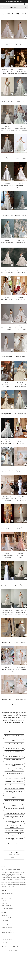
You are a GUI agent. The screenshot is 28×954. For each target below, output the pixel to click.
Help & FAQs (4, 903)
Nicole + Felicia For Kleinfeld (7, 325)
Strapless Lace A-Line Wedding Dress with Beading (21, 442)
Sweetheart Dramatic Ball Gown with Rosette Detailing (21, 271)
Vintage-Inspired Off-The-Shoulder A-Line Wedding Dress (7, 129)
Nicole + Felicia (21, 240)
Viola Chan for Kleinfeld (7, 41)
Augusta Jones (20, 154)
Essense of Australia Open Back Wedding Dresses (14, 744)
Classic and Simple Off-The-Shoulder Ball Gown (21, 157)
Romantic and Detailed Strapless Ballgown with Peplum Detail (21, 414)
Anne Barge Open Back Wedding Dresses (14, 781)
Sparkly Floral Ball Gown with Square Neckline (7, 613)
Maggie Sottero (21, 69)
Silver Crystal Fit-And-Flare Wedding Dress (7, 641)
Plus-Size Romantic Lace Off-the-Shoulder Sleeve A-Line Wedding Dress (7, 442)
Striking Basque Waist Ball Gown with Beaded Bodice (7, 186)
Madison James (7, 468)
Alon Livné (7, 126)
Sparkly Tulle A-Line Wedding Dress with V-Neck (20, 300)
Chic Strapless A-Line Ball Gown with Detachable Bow (7, 214)
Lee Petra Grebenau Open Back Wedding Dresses (14, 817)
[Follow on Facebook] (2, 946)
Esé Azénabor (7, 667)
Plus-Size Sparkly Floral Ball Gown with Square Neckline (21, 585)
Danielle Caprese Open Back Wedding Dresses (14, 769)
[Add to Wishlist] (12, 37)
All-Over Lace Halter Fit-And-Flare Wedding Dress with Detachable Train (7, 243)
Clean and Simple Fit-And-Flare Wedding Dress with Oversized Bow (7, 414)
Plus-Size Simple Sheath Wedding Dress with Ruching (21, 499)
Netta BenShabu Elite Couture (7, 69)
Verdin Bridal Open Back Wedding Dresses (14, 788)
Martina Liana (7, 439)
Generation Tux (5, 920)
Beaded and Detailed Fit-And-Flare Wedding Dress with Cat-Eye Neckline (21, 72)
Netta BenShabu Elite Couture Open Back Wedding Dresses (14, 809)
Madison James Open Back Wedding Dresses (14, 804)
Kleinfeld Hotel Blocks (6, 917)
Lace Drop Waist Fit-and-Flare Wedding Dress (7, 698)
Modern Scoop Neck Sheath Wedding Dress (7, 328)
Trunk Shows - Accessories (7, 932)
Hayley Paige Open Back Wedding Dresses (14, 800)
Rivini (21, 126)
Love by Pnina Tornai (21, 468)
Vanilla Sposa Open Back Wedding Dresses (14, 834)
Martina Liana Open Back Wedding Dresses (14, 760)
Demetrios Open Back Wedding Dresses (14, 784)
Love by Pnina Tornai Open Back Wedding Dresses (14, 739)
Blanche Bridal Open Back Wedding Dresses (14, 792)
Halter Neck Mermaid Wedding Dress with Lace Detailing (7, 357)
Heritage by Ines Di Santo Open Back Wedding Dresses (14, 826)
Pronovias (7, 553)
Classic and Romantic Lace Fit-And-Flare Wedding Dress (7, 670)
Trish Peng (21, 354)
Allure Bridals (7, 183)
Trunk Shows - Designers (7, 930)
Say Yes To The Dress (6, 898)
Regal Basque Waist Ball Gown (7, 157)
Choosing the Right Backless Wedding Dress (13, 855)
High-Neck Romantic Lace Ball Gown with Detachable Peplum (21, 101)
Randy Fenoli (7, 525)
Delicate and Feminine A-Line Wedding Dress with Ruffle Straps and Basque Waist (21, 357)
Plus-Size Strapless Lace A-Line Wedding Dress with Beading (7, 300)
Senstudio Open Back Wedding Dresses (14, 813)
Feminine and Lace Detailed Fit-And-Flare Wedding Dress (7, 72)
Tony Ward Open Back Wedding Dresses (14, 830)
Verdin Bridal (7, 211)
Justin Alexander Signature (7, 610)
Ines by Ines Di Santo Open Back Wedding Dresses (14, 822)
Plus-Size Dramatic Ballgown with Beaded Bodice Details (21, 186)
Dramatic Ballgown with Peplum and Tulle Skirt (21, 385)
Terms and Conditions (6, 939)
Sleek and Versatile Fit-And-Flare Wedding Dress (7, 527)
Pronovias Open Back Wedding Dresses (14, 778)
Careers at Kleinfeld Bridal (7, 893)
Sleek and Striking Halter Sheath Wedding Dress (7, 471)
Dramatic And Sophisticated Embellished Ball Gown (20, 642)
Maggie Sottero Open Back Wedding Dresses (14, 752)
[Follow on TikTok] (18, 946)
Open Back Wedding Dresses (14, 843)
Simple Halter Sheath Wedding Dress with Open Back (7, 585)
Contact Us (4, 900)
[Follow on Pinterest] (10, 946)
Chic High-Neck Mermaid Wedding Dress (7, 556)
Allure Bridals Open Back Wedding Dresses (14, 735)
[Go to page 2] (21, 704)
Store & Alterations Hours (7, 908)
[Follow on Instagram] (6, 946)
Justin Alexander (7, 297)
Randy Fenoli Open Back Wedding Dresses (14, 756)
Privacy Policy (4, 942)
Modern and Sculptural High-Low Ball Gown (20, 328)
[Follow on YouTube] (14, 946)
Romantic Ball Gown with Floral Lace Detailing (21, 698)
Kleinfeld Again (4, 915)
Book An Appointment (6, 927)
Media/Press (4, 895)
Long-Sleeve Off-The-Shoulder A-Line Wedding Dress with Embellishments (7, 271)
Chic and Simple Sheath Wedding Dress (21, 527)
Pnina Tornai (7, 638)
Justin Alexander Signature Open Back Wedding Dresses (14, 774)
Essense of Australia (20, 496)
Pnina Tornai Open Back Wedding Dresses (14, 748)
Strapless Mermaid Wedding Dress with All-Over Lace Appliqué (21, 214)
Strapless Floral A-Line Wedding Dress (7, 499)
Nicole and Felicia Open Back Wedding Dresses (14, 765)
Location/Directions (6, 905)
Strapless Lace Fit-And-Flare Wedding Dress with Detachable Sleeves (21, 613)
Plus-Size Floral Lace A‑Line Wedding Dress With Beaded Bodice (7, 101)
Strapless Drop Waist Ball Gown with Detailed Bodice (20, 129)
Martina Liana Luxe (20, 411)
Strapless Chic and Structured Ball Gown (21, 243)
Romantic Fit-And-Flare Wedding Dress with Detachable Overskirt (21, 44)
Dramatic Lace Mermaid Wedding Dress (21, 471)
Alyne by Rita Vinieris (21, 382)
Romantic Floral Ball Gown (21, 556)
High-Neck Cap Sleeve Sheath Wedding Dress (7, 385)
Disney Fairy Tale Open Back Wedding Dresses (14, 796)
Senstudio (21, 211)
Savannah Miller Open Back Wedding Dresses (14, 839)
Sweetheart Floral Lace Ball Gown (7, 44)
